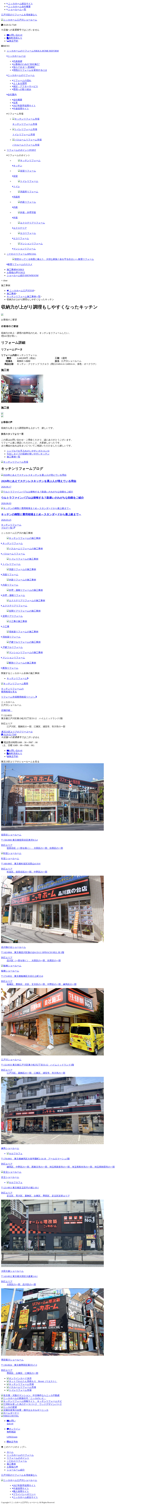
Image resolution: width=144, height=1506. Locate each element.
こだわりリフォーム (21, 254)
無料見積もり (15, 38)
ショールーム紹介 (22, 275)
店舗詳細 (6, 710)
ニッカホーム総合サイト (20, 3)
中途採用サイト (21, 108)
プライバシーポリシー (24, 1494)
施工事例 (15, 269)
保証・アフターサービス (25, 86)
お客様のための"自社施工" (26, 64)
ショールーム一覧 (17, 9)
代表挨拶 (17, 61)
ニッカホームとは (17, 56)
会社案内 (12, 94)
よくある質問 (20, 83)
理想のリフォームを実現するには (30, 70)
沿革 (15, 102)
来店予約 (13, 41)
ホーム (10, 1452)
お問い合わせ (15, 35)
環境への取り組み (22, 89)
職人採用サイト (21, 1491)
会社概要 (17, 100)
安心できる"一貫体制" (24, 67)
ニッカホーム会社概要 (19, 6)
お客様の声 (16, 272)
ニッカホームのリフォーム (33, 51)
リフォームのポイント (21, 150)
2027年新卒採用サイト (24, 105)
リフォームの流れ (22, 80)
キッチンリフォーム (17, 678)
